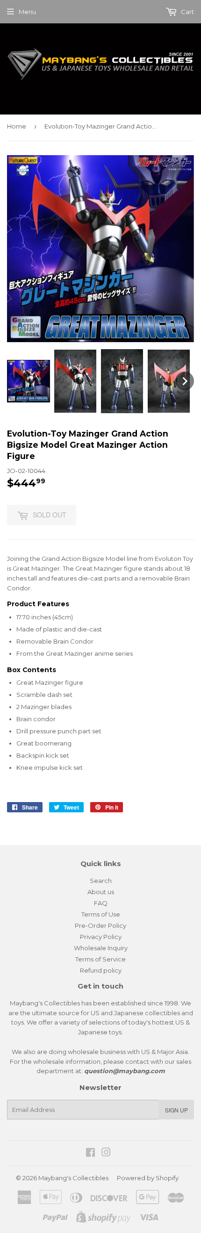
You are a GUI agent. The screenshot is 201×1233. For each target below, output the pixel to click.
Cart (186, 11)
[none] (28, 381)
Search (101, 880)
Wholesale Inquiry (101, 948)
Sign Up (176, 1110)
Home (16, 126)
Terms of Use (100, 914)
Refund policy (101, 970)
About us (100, 892)
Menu (27, 11)
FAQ (101, 903)
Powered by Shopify (148, 1178)
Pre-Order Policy (100, 925)
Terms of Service (100, 959)
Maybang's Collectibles (73, 1178)
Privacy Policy (101, 936)
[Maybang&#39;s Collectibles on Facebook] (90, 1153)
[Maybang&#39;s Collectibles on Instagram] (106, 1153)
